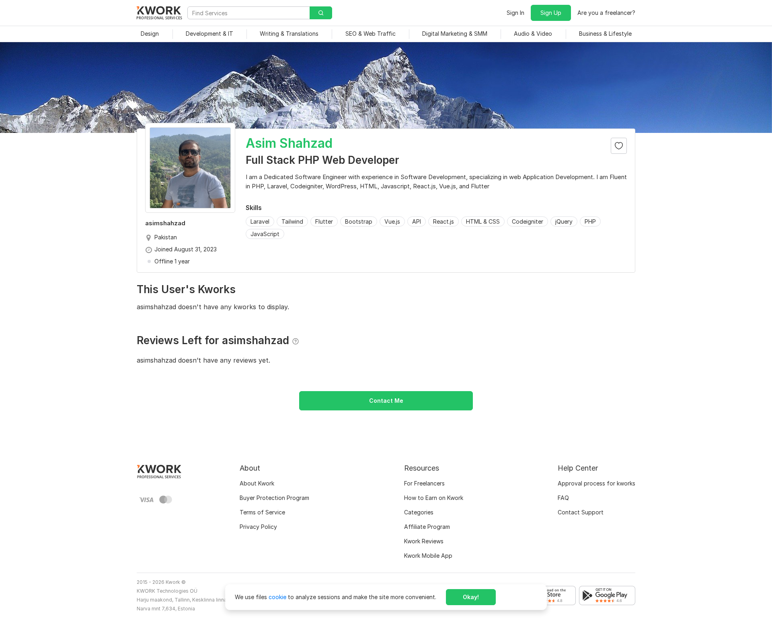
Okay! (471, 597)
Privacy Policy (258, 526)
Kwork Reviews (423, 541)
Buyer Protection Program (274, 497)
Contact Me (386, 400)
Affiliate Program (427, 526)
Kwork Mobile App (428, 555)
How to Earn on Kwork (433, 497)
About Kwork (257, 483)
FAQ (563, 497)
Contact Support (581, 512)
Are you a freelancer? (606, 12)
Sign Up (550, 12)
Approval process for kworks (596, 483)
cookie (277, 597)
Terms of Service (262, 512)
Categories (418, 512)
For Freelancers (424, 483)
